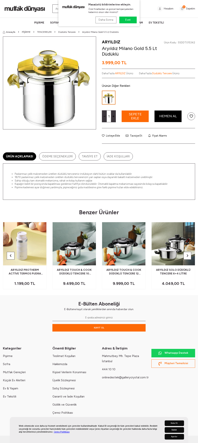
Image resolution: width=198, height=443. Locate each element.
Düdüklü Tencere (67, 32)
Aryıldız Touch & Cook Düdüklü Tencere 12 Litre (123, 272)
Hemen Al (168, 116)
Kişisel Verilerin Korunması (69, 372)
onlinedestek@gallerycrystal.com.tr (125, 377)
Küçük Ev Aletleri (14, 380)
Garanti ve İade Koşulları (68, 396)
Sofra (6, 364)
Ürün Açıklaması (19, 156)
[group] (49, 83)
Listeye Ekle (112, 135)
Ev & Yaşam (10, 388)
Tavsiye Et (135, 135)
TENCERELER (44, 32)
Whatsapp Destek (176, 352)
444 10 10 (108, 369)
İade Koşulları (118, 156)
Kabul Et (174, 423)
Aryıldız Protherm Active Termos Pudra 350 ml (25, 272)
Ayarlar (174, 436)
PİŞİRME (39, 22)
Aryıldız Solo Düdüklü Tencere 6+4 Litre (173, 271)
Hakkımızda (59, 364)
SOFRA (54, 22)
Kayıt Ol (99, 327)
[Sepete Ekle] (40, 261)
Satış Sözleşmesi (63, 388)
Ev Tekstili (9, 396)
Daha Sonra (106, 19)
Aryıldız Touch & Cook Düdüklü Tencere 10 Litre (74, 272)
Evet (128, 19)
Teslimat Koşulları (63, 356)
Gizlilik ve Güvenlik (64, 404)
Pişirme (8, 356)
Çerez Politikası (62, 432)
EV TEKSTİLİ (156, 22)
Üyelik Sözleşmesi (64, 380)
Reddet (174, 430)
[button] (13, 83)
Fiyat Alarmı (159, 135)
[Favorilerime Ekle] (34, 261)
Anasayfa (10, 32)
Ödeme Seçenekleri (57, 156)
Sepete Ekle (135, 116)
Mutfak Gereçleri (14, 372)
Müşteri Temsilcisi (176, 363)
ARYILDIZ (111, 42)
